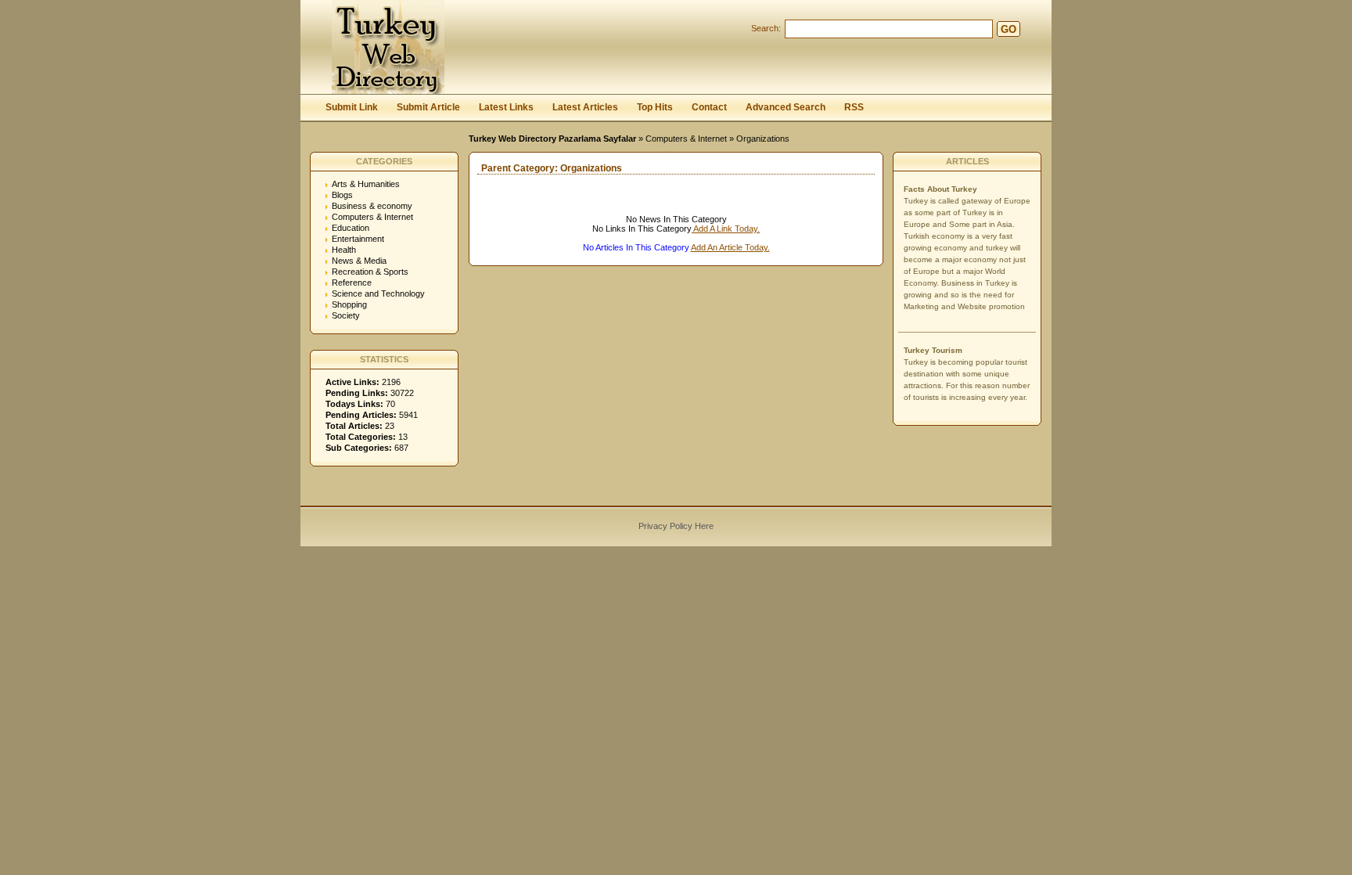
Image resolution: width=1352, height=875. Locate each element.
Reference (352, 282)
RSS (854, 107)
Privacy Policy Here (676, 526)
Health (344, 249)
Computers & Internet (686, 138)
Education (350, 227)
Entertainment (358, 238)
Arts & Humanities (366, 184)
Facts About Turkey (940, 189)
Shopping (349, 304)
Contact (709, 107)
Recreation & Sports (370, 271)
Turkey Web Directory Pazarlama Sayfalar (552, 138)
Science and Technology (378, 293)
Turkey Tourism (933, 350)
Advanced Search (785, 107)
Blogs (342, 195)
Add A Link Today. (726, 228)
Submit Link (351, 107)
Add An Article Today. (730, 247)
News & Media (359, 260)
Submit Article (428, 107)
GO (1008, 29)
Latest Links (506, 107)
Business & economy (372, 206)
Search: (766, 28)
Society (346, 315)
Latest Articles (585, 107)
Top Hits (655, 107)
